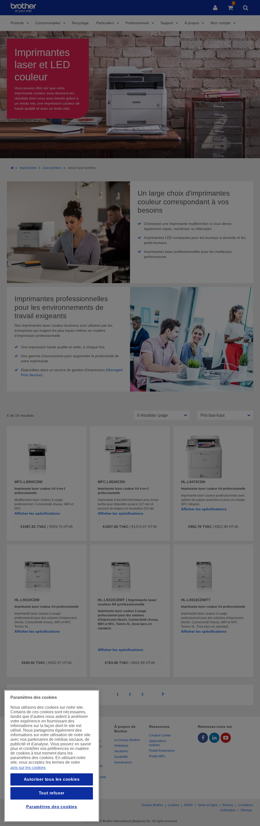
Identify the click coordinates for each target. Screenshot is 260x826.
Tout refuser (52, 793)
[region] (51, 756)
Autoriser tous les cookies (52, 779)
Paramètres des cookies (51, 807)
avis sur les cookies (28, 767)
